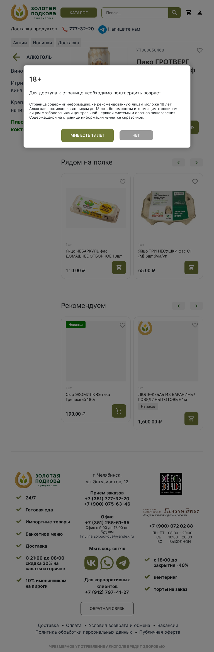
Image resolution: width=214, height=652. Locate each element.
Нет (136, 135)
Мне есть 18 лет (87, 135)
